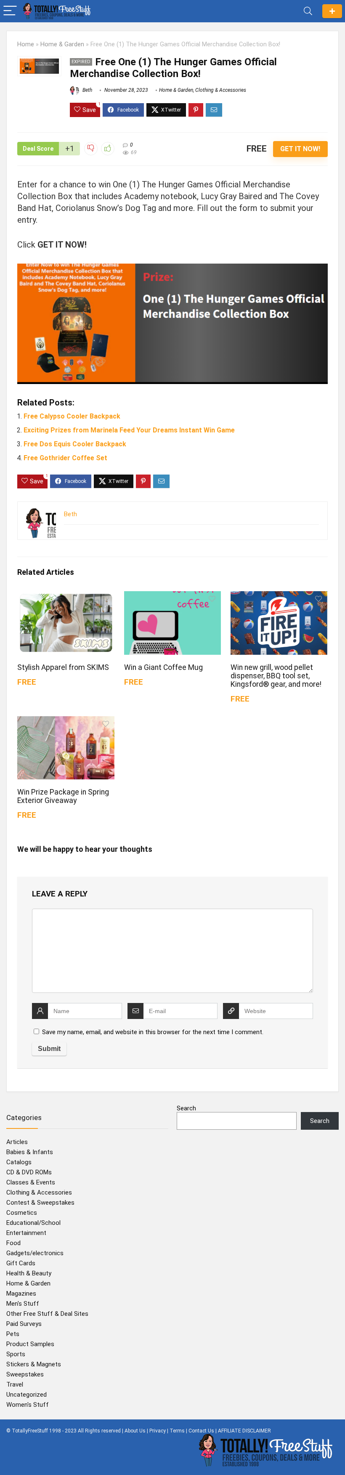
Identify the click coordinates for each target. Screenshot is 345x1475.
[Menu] (10, 11)
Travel (14, 1384)
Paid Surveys (24, 1324)
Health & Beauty (28, 1273)
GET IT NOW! (300, 149)
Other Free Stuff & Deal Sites (47, 1314)
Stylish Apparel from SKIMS (63, 667)
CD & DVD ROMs (29, 1172)
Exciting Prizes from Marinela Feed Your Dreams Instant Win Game (129, 430)
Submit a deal (332, 11)
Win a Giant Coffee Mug (163, 667)
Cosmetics (21, 1212)
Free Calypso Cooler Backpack (72, 416)
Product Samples (30, 1344)
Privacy (157, 1431)
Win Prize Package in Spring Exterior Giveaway (63, 796)
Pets (12, 1334)
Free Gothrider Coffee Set (65, 458)
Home (25, 44)
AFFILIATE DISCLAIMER (244, 1431)
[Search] (308, 11)
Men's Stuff (22, 1303)
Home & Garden (62, 44)
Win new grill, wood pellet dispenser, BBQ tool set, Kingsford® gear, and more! (276, 675)
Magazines (21, 1293)
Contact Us (201, 1431)
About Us (135, 1431)
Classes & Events (30, 1182)
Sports (15, 1354)
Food (13, 1243)
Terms (177, 1431)
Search (186, 1108)
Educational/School (33, 1223)
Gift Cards (20, 1263)
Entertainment (26, 1233)
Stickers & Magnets (33, 1364)
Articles (17, 1142)
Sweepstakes (25, 1374)
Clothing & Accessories (220, 90)
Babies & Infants (29, 1152)
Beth (86, 90)
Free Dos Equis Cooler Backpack (75, 444)
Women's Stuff (27, 1404)
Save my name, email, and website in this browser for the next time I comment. (152, 1032)
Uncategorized (26, 1394)
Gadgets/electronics (35, 1253)
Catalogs (19, 1162)
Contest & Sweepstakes (40, 1202)
